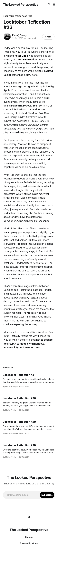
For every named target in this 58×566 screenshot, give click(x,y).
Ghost (35, 543)
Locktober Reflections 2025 (18, 16)
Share (48, 36)
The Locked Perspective (20, 4)
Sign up (29, 537)
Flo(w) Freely (19, 35)
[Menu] (54, 4)
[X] (29, 517)
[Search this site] (49, 4)
